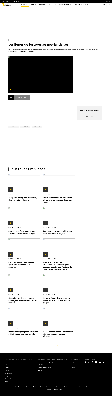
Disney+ (107, 1)
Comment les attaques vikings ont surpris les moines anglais (57, 232)
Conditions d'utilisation (38, 386)
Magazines (5, 1)
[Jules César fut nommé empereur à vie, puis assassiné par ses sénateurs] (59, 317)
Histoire (13, 40)
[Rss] (103, 362)
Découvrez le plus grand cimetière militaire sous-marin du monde (23, 332)
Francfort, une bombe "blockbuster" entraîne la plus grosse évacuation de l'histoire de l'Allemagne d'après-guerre (57, 265)
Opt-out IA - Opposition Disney (54, 389)
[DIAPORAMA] (40, 99)
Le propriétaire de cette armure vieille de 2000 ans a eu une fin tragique (56, 300)
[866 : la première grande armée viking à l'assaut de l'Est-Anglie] (24, 216)
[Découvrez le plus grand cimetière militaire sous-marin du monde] (24, 317)
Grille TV (40, 370)
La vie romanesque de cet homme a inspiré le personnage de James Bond (57, 200)
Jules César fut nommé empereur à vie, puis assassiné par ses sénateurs (58, 333)
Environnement (8, 373)
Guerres (13, 126)
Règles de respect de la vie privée (23, 386)
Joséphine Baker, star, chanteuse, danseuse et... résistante (22, 199)
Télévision (15, 1)
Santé (6, 364)
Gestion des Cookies (83, 386)
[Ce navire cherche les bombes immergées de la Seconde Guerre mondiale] (24, 283)
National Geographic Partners (44, 364)
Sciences (7, 370)
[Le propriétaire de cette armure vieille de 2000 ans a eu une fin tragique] (59, 283)
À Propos (93, 386)
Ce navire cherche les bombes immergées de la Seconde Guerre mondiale (22, 300)
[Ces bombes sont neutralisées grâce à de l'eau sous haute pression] (24, 247)
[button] (40, 99)
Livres (72, 364)
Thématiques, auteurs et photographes (47, 362)
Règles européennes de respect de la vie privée (57, 386)
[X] (89, 362)
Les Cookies (73, 386)
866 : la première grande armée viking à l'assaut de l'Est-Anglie (22, 232)
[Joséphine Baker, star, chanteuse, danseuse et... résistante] (24, 183)
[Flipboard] (96, 362)
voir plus (89, 116)
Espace (6, 381)
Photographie (8, 378)
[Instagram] (92, 362)
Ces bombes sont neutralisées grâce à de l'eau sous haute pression (21, 264)
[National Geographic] (3, 4)
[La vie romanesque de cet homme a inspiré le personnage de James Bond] (59, 183)
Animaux (7, 367)
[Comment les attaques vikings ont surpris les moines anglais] (59, 216)
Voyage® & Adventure (10, 376)
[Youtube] (100, 362)
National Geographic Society (44, 367)
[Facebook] (85, 362)
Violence (37, 126)
